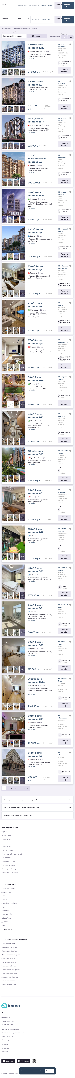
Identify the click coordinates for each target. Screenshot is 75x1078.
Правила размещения (9, 1040)
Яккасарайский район (9, 977)
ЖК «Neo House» (61, 643)
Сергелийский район (9, 959)
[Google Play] (23, 1061)
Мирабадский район (9, 951)
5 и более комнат (7, 850)
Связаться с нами (7, 1021)
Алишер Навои (6, 892)
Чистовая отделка (8, 865)
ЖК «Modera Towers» (62, 193)
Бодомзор (5, 911)
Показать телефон (64, 70)
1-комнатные (6, 835)
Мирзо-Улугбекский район (11, 955)
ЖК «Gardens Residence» (63, 267)
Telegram (4, 1045)
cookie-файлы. (38, 1071)
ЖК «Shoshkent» (63, 341)
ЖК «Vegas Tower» (62, 119)
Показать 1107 (67, 19)
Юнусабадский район (9, 973)
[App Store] (8, 1061)
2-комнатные (6, 839)
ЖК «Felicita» (61, 82)
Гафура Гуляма (6, 918)
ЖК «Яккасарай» (63, 716)
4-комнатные (6, 847)
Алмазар (4, 899)
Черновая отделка (8, 861)
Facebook (4, 1052)
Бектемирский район (9, 947)
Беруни (4, 907)
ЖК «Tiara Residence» (62, 45)
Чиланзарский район (9, 966)
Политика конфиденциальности (13, 1033)
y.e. (64, 37)
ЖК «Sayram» (61, 304)
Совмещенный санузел (9, 869)
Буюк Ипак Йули (7, 914)
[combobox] (36, 19)
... (19, 788)
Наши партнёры (7, 1025)
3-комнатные (6, 843)
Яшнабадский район (9, 985)
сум (70, 37)
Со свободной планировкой (11, 854)
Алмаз (3, 896)
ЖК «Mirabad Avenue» (63, 230)
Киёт (3, 925)
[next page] (27, 788)
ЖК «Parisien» (62, 156)
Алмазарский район (8, 944)
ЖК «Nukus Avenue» (62, 530)
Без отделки (6, 858)
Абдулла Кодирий (8, 888)
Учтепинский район (8, 962)
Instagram (5, 1048)
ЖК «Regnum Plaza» (63, 452)
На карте (38, 36)
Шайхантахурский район (10, 970)
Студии (4, 832)
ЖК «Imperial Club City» (62, 378)
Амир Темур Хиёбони (9, 903)
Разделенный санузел (9, 873)
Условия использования (10, 1029)
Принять (49, 1071)
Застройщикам (7, 1036)
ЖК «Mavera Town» (62, 569)
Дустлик (4, 922)
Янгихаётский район (9, 981)
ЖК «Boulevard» (62, 753)
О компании (5, 1018)
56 (24, 788)
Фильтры (58, 18)
